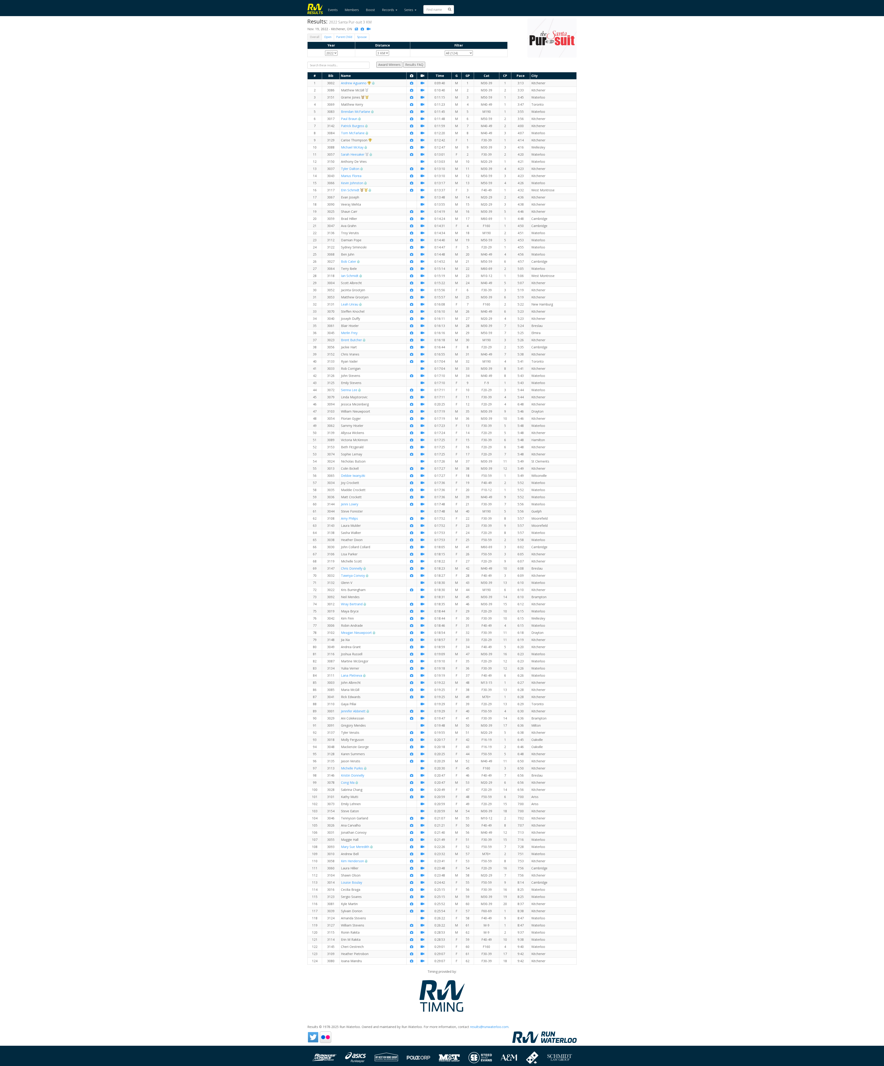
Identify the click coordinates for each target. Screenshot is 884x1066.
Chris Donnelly (351, 568)
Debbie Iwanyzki (353, 475)
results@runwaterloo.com (489, 1027)
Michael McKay (352, 147)
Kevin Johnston (352, 183)
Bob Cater (348, 261)
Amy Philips (349, 518)
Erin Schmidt (350, 190)
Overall (314, 37)
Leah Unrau (349, 304)
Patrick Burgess (352, 126)
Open (328, 37)
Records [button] (388, 10)
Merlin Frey (349, 333)
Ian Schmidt (349, 276)
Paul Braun (349, 119)
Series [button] (409, 10)
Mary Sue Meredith (355, 847)
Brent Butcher (351, 340)
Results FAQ (414, 64)
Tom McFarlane (353, 133)
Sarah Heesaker (352, 154)
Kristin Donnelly (352, 775)
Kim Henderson (352, 861)
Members (352, 10)
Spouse (362, 37)
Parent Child (344, 37)
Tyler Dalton (350, 168)
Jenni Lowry (349, 504)
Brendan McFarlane (355, 111)
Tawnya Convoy (353, 575)
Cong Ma (348, 782)
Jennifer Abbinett (353, 711)
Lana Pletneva (351, 675)
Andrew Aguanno (353, 83)
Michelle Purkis (352, 768)
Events (333, 10)
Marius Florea (351, 176)
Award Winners (389, 64)
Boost (370, 10)
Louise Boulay (351, 882)
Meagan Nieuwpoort (356, 632)
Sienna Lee (349, 390)
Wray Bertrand (352, 604)
